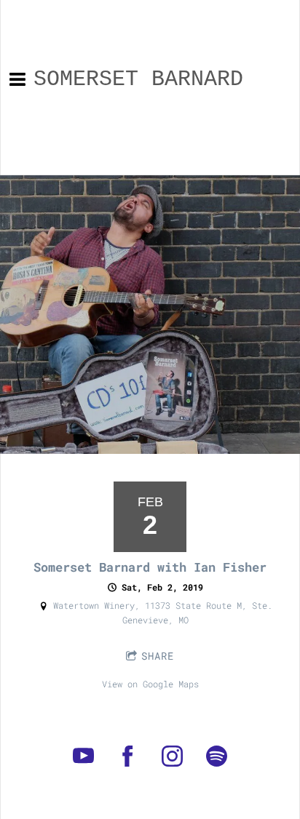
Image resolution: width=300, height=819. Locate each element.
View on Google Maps (150, 684)
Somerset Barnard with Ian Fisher (150, 567)
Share (157, 656)
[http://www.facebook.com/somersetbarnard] (127, 756)
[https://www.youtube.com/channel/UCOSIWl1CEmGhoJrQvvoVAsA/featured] (83, 756)
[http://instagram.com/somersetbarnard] (172, 756)
